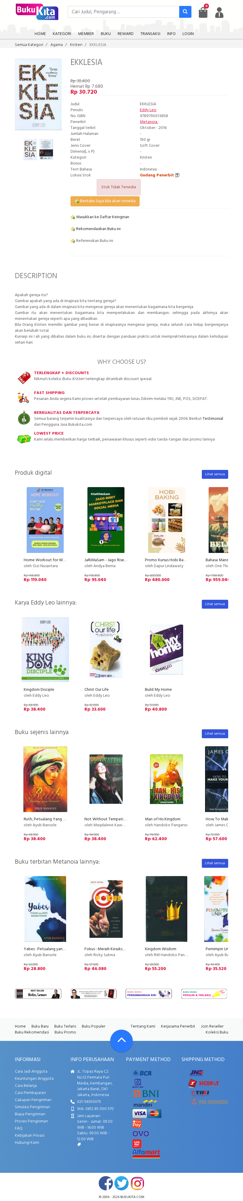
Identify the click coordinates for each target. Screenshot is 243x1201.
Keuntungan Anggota (34, 1078)
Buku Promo (65, 1032)
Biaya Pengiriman (30, 1114)
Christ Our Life (96, 689)
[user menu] (219, 12)
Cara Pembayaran (30, 1093)
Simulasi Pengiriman (32, 1107)
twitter (121, 1183)
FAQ (19, 1128)
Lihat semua (215, 474)
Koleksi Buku (217, 1032)
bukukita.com (132, 1197)
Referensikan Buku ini (94, 240)
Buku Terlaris (65, 1026)
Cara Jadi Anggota (31, 1071)
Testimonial (213, 418)
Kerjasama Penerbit (178, 1026)
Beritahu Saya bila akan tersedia (107, 201)
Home (20, 1026)
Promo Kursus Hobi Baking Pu (170, 560)
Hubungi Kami (27, 1142)
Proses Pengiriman (31, 1121)
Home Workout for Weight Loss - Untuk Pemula (66, 560)
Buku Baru (40, 1026)
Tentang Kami (143, 1026)
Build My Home (158, 689)
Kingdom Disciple (39, 689)
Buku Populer (93, 1026)
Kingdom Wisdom (160, 949)
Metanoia (149, 122)
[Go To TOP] (121, 1041)
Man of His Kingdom (162, 819)
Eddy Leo (148, 110)
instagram (137, 1183)
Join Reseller (212, 1026)
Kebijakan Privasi (29, 1135)
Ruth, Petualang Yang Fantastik (51, 819)
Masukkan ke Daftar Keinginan (102, 217)
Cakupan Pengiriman (33, 1100)
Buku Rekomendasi (32, 1032)
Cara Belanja (26, 1085)
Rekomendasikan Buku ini (98, 229)
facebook (105, 1183)
